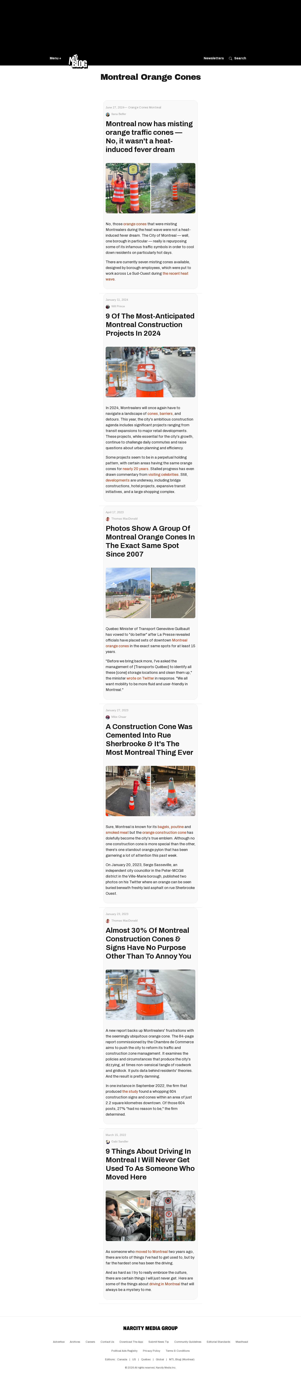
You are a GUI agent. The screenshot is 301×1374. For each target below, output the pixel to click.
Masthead (242, 1341)
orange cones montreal (144, 107)
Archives (75, 1341)
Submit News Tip (158, 1341)
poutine (177, 827)
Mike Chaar (118, 716)
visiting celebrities (163, 475)
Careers (90, 1341)
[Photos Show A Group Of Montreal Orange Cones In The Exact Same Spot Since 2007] (150, 593)
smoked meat (117, 832)
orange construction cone (164, 832)
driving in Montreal (164, 1284)
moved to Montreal (152, 1252)
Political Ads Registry (124, 1350)
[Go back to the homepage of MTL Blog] (78, 58)
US (134, 1359)
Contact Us (107, 1341)
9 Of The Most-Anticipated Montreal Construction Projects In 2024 (150, 324)
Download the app (131, 1341)
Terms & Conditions (178, 1350)
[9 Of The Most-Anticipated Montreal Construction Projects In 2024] (150, 372)
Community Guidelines (187, 1341)
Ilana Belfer (118, 114)
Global (160, 1359)
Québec (146, 1359)
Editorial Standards (218, 1341)
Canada (122, 1359)
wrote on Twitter (140, 678)
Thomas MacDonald (124, 518)
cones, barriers (160, 414)
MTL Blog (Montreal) (182, 1359)
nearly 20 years (135, 469)
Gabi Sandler (119, 1141)
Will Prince (118, 306)
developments (118, 480)
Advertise (58, 1341)
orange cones (135, 224)
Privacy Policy (151, 1350)
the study (130, 1091)
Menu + (55, 58)
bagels (163, 827)
